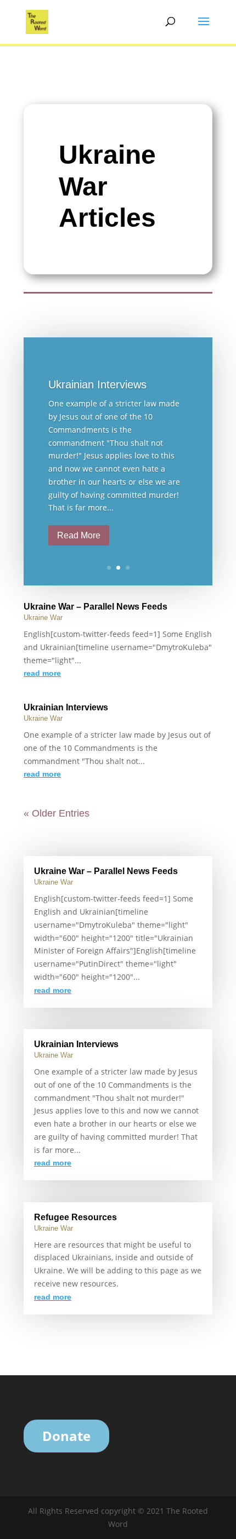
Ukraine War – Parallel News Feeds (95, 606)
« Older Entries (56, 813)
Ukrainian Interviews (97, 384)
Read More (78, 535)
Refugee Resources (75, 1217)
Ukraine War (43, 617)
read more (42, 673)
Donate (66, 1436)
